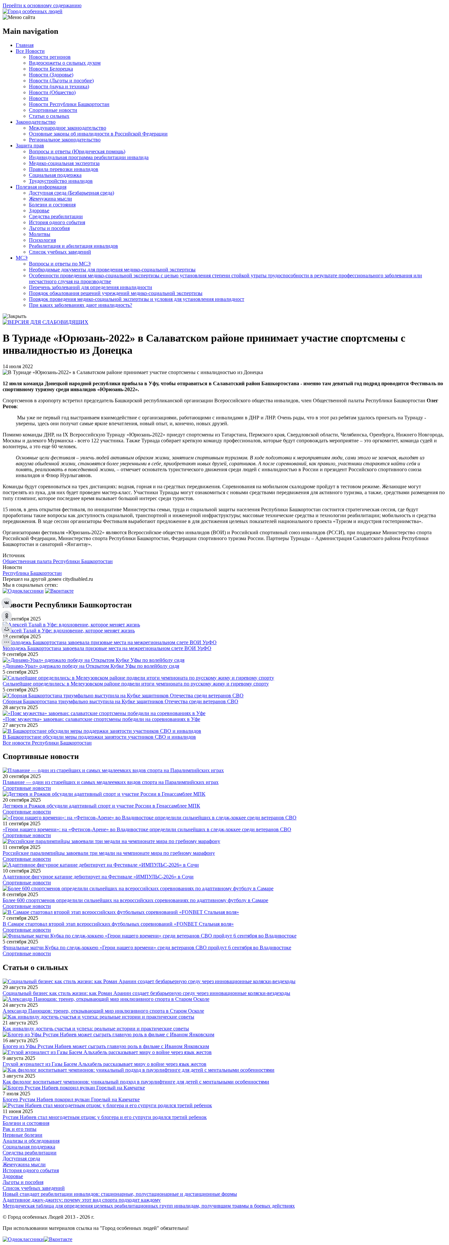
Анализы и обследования (31, 1141)
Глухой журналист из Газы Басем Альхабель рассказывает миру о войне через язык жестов (104, 1064)
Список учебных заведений (60, 252)
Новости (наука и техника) (59, 86)
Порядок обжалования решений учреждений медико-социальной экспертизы (115, 293)
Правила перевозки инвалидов (63, 169)
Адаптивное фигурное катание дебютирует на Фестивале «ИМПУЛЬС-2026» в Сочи (98, 876)
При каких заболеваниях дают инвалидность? (80, 305)
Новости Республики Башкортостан (69, 104)
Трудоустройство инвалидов (61, 181)
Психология (42, 240)
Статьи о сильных (49, 116)
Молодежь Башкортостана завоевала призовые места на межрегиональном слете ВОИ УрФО (107, 648)
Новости (38, 98)
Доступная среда (21, 1158)
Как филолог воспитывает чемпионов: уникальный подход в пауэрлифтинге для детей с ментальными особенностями (136, 1082)
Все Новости (30, 51)
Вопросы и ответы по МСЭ (60, 263)
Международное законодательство (67, 128)
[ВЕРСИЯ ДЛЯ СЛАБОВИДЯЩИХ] (45, 322)
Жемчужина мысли (50, 198)
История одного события (57, 222)
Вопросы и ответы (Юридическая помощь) (77, 151)
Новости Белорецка (51, 69)
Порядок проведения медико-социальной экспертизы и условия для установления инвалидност (136, 299)
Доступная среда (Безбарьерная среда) (71, 193)
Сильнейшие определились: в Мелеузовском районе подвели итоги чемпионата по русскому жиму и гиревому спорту (136, 683)
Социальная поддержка (55, 175)
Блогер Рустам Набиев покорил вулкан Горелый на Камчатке (71, 1099)
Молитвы (39, 234)
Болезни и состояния (52, 204)
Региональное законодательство (65, 139)
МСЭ (22, 258)
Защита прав (30, 145)
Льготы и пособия (49, 228)
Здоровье (39, 210)
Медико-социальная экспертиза (64, 163)
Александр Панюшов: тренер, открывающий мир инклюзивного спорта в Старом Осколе (103, 1011)
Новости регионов (50, 57)
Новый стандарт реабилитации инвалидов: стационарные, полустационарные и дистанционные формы (120, 1194)
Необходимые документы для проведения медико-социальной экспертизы (112, 269)
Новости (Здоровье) (51, 74)
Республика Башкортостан (32, 573)
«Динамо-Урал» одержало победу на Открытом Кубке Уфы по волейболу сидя (91, 666)
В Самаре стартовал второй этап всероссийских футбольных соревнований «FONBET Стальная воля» (118, 924)
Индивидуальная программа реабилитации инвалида (89, 157)
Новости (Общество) (52, 92)
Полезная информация (41, 187)
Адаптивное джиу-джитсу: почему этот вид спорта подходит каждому (82, 1200)
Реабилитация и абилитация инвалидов (73, 246)
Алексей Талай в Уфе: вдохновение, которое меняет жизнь (69, 630)
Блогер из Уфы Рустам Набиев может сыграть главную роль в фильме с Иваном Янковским (106, 1046)
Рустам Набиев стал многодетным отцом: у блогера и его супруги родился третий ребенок (105, 1117)
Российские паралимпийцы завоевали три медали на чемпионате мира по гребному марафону (109, 853)
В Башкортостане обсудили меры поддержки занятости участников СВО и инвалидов (99, 737)
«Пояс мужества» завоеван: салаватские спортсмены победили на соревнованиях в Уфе (101, 719)
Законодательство (36, 122)
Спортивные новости (53, 110)
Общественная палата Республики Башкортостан (58, 561)
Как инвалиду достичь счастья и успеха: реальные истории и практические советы (96, 1028)
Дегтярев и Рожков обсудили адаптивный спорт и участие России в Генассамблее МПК (101, 806)
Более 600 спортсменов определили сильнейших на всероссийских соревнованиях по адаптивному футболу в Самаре (135, 900)
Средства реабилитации (56, 216)
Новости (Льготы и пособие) (61, 80)
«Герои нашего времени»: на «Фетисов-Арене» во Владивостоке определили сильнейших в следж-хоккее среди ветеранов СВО (147, 829)
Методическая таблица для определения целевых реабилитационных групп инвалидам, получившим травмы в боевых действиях (149, 1206)
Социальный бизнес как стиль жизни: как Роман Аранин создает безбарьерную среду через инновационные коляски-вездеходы (146, 993)
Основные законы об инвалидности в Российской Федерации (98, 134)
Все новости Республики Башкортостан (47, 743)
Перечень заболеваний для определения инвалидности (90, 287)
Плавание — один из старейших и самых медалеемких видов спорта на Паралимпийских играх (111, 782)
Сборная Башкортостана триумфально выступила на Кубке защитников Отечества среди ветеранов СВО (120, 701)
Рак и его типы (19, 1129)
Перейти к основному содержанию (42, 5)
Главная (25, 45)
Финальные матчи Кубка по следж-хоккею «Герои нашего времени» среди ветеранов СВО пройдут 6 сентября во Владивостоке (147, 947)
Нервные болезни (22, 1135)
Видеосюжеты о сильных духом (65, 63)
